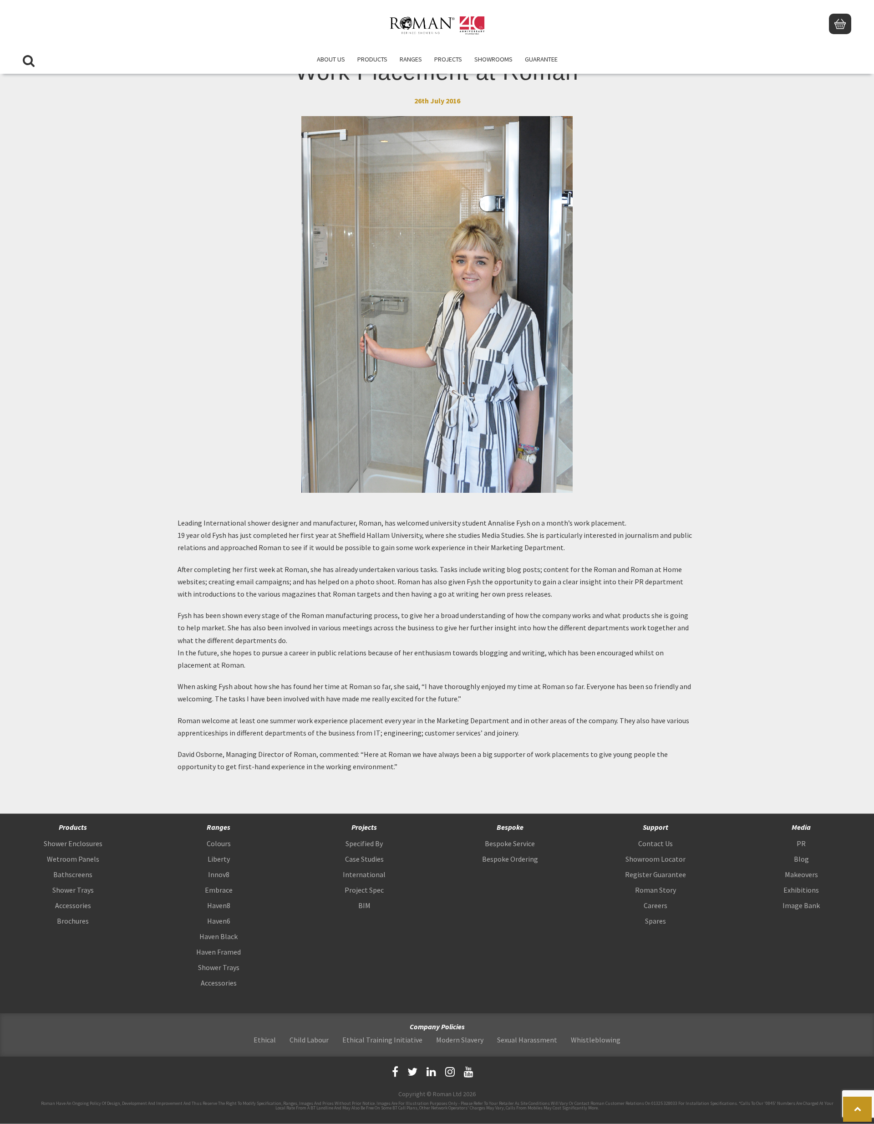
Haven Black (218, 936)
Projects (448, 59)
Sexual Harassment (527, 1039)
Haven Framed (218, 951)
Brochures (73, 920)
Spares (655, 920)
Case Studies (364, 858)
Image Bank (801, 905)
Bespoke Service (510, 843)
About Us (331, 59)
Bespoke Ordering (510, 858)
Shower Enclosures (73, 843)
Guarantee (541, 59)
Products (372, 59)
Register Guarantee (655, 874)
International (364, 874)
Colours (219, 843)
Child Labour (309, 1039)
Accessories (73, 905)
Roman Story (655, 889)
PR (801, 843)
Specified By (364, 843)
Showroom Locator (655, 858)
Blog (801, 858)
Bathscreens (72, 874)
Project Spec (364, 889)
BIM (364, 905)
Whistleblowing (595, 1039)
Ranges (411, 59)
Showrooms (493, 59)
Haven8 (218, 905)
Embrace (219, 889)
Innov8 (218, 874)
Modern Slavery (459, 1039)
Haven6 (218, 920)
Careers (655, 905)
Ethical (265, 1039)
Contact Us (655, 843)
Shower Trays (73, 889)
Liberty (219, 858)
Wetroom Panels (73, 858)
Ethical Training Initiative (382, 1039)
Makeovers (801, 874)
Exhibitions (801, 889)
